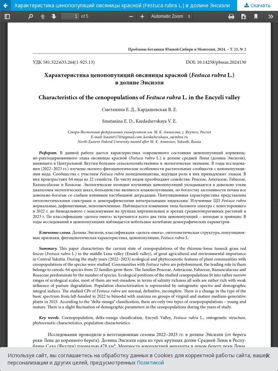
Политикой (150, 362)
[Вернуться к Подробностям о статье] (5, 5)
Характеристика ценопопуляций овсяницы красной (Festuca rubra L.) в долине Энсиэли (122, 5)
